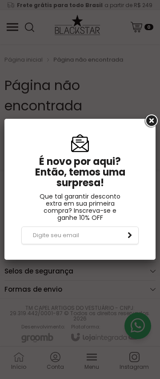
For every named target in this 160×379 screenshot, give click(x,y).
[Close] (150, 121)
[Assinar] (130, 235)
